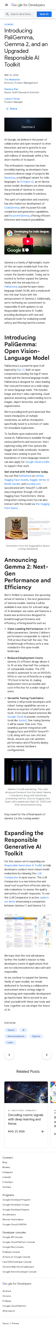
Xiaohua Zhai (11, 89)
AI (23, 1030)
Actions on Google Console (16, 1256)
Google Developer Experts (15, 1209)
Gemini (9, 24)
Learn (10, 1042)
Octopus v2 (26, 181)
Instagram (7, 1172)
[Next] (47, 1055)
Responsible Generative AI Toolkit (23, 865)
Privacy (15, 1323)
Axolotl (23, 720)
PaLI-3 (20, 369)
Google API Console (12, 1237)
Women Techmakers (12, 1219)
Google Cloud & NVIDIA (14, 1224)
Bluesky (6, 1167)
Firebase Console (11, 1252)
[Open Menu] (7, 5)
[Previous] (9, 1055)
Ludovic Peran (12, 98)
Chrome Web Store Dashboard (18, 1266)
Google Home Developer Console (19, 1271)
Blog (4, 1162)
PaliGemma (10, 286)
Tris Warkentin (12, 79)
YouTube (6, 1187)
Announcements (15, 1036)
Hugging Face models (16, 480)
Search (44, 14)
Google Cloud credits (37, 462)
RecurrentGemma (19, 215)
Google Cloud (15, 716)
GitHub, (40, 475)
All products (8, 1310)
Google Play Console (12, 1247)
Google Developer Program (16, 1199)
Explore (36, 1036)
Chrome (6, 1296)
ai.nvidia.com (33, 484)
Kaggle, (34, 480)
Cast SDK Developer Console (17, 1261)
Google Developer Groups (15, 1204)
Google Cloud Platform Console (18, 1242)
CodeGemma (11, 207)
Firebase (6, 1301)
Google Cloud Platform (14, 1305)
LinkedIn (6, 1177)
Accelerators (9, 1214)
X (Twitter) (7, 1182)
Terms (5, 1323)
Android (6, 1291)
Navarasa (9, 177)
